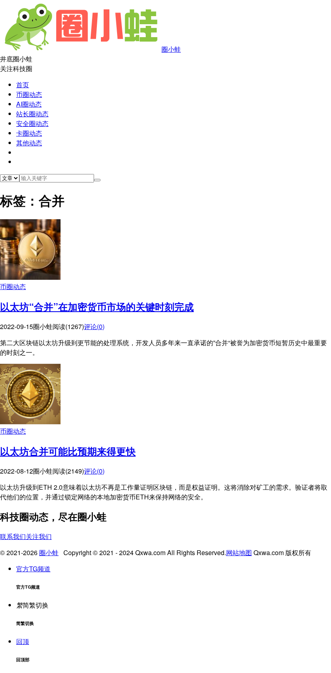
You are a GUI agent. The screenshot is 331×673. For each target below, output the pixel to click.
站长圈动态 (32, 113)
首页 (22, 84)
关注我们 (39, 536)
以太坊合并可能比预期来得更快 (68, 451)
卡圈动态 (29, 133)
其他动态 (29, 142)
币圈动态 (29, 94)
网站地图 (239, 552)
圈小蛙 (171, 49)
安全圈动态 (32, 123)
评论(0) (94, 326)
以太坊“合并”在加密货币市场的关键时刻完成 (97, 306)
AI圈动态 (29, 104)
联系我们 (13, 536)
